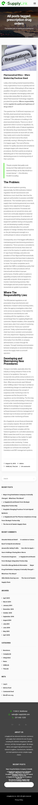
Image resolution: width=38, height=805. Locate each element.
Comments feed (8, 691)
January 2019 (7, 605)
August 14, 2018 (10, 463)
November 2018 (8, 609)
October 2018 (7, 613)
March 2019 (7, 602)
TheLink (15, 466)
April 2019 (6, 598)
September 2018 (8, 616)
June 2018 (6, 627)
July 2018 (6, 624)
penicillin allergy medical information (14, 565)
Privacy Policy (19, 800)
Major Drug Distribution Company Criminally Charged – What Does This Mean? (18, 569)
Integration (7, 658)
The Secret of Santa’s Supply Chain (14, 524)
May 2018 (6, 631)
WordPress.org (8, 695)
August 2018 (7, 620)
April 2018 (6, 635)
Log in (5, 684)
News (5, 661)
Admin (21, 463)
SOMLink (9, 466)
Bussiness (6, 650)
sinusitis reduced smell (10, 539)
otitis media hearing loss (10, 578)
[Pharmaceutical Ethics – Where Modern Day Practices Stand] (21, 60)
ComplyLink (7, 654)
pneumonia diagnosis (9, 556)
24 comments (25, 466)
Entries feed (7, 688)
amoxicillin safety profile (10, 548)
